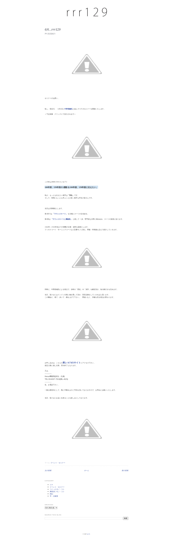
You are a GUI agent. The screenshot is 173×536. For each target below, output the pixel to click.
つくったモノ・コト (57, 489)
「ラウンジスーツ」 (60, 213)
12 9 (51, 484)
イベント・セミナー (58, 463)
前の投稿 (125, 470)
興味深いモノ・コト (57, 491)
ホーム (86, 470)
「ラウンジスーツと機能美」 (61, 219)
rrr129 (88, 534)
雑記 (51, 494)
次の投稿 (48, 470)
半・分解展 (54, 496)
